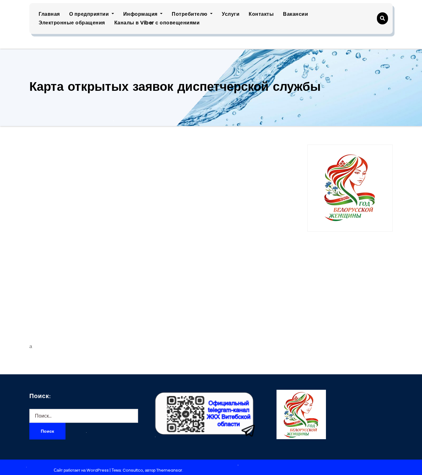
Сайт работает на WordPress (82, 470)
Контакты (261, 14)
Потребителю (190, 14)
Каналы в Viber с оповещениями (157, 22)
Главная (49, 14)
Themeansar (169, 470)
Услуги (230, 14)
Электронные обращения (72, 22)
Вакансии (295, 14)
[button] (382, 18)
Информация (141, 14)
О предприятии (89, 14)
